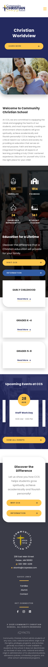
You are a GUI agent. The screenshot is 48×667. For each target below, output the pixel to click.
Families (24, 585)
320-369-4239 (25, 564)
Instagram (24, 611)
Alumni (24, 590)
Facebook (18, 611)
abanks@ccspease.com (25, 567)
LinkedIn (30, 611)
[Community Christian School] (24, 540)
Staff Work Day (24, 412)
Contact (24, 594)
